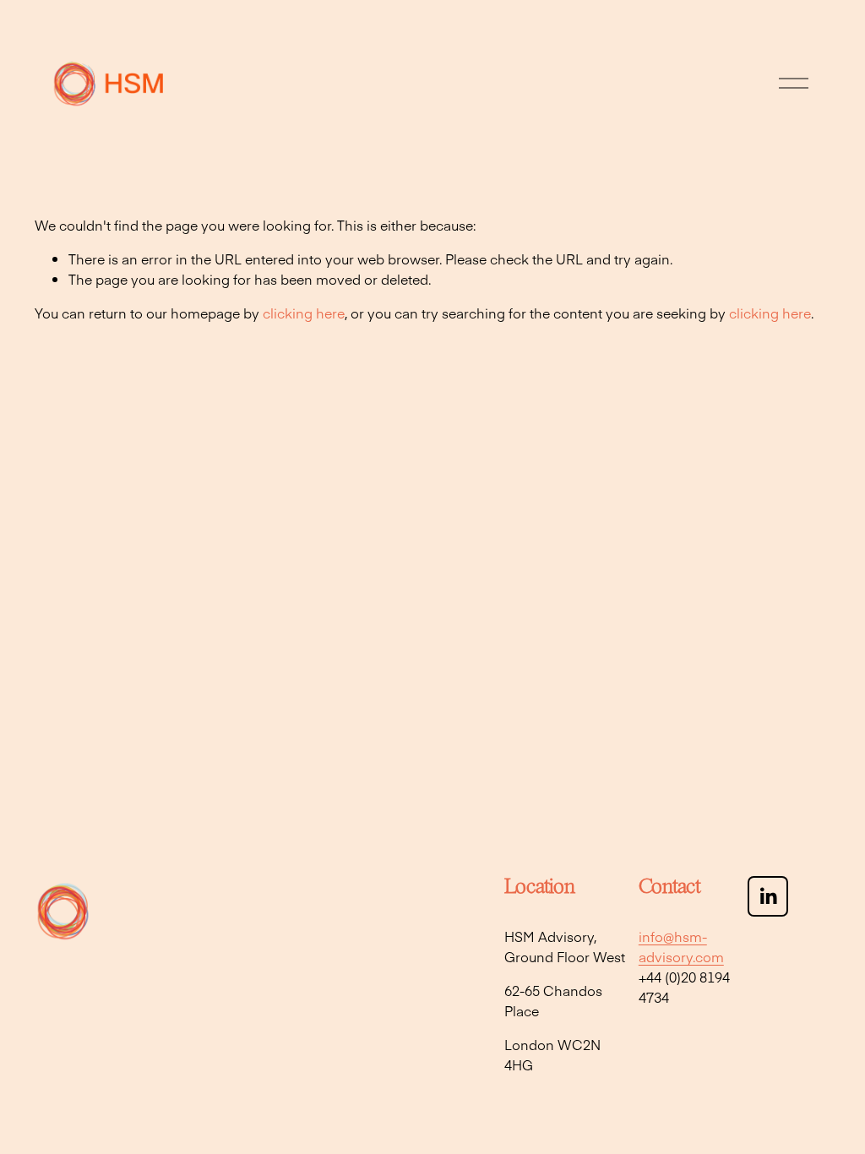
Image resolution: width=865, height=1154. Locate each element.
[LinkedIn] (768, 896)
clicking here (304, 312)
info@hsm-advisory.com (681, 946)
